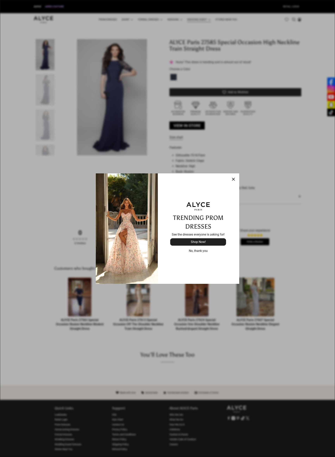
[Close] (233, 179)
